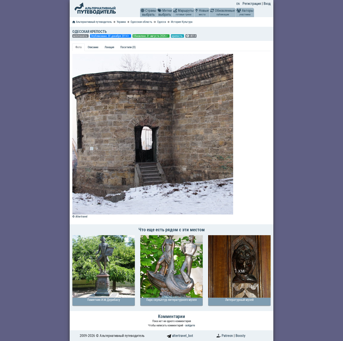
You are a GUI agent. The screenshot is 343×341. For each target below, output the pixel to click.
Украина (121, 22)
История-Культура (181, 22)
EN (238, 4)
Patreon (228, 336)
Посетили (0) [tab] (128, 47)
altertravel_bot (182, 336)
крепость (177, 36)
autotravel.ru (80, 36)
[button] (142, 10)
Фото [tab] (78, 47)
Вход (267, 3)
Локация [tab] (109, 47)
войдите (190, 325)
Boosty (240, 336)
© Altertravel (79, 216)
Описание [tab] (93, 47)
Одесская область (141, 22)
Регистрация (252, 3)
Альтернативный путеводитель (93, 22)
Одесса (161, 22)
